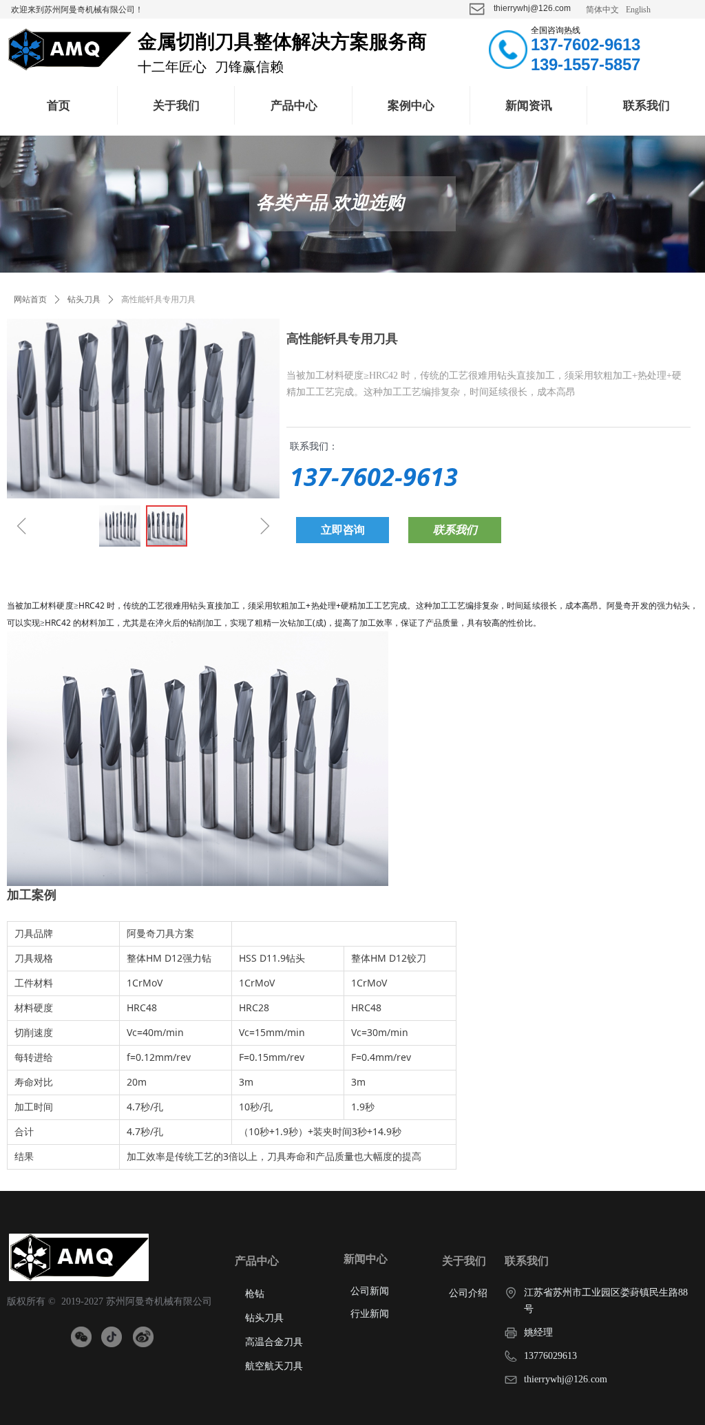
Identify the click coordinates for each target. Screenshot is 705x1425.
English (638, 9)
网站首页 (30, 299)
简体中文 (602, 9)
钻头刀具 (84, 299)
